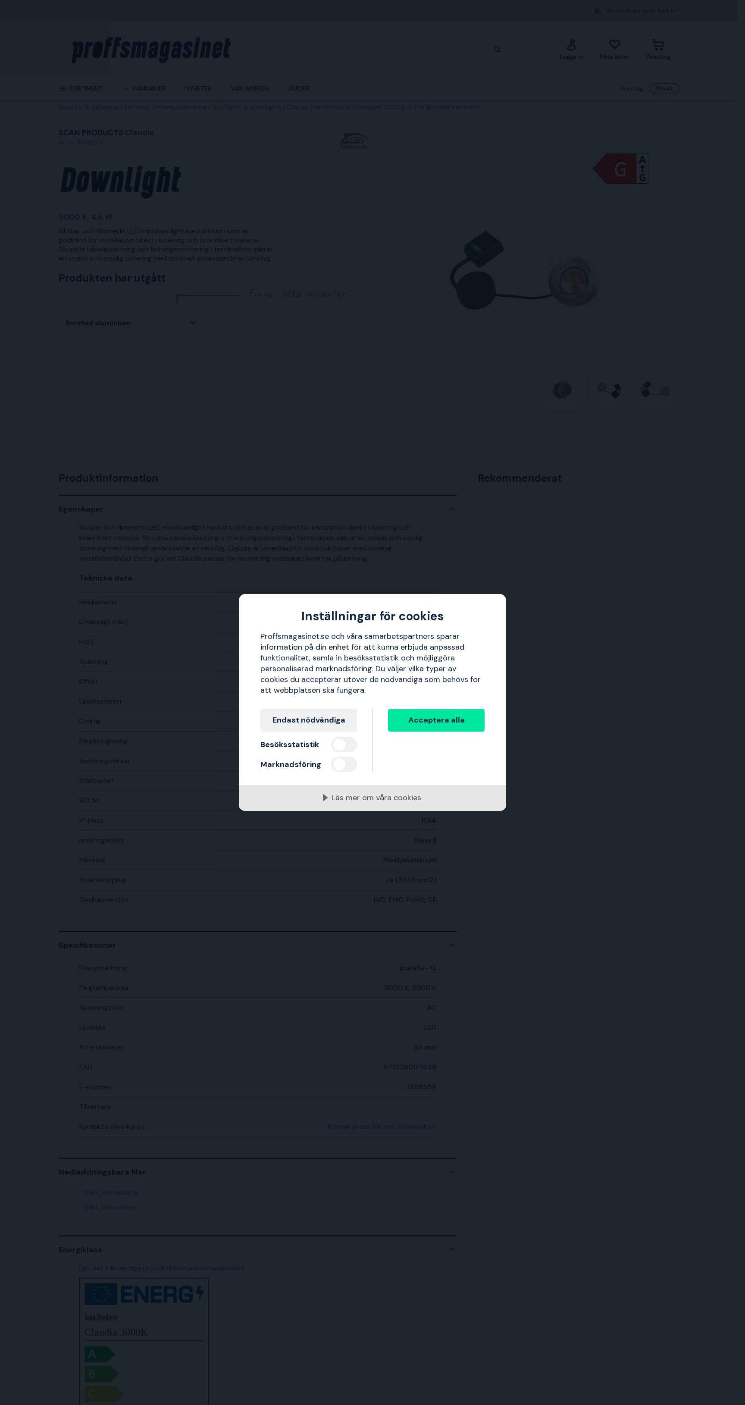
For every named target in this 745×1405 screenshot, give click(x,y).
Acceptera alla (436, 720)
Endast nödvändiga (308, 720)
